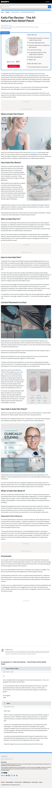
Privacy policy (35, 782)
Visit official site (13, 66)
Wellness (7, 12)
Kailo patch (33, 152)
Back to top (4, 756)
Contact (40, 782)
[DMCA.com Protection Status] (4, 773)
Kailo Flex (8, 585)
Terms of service (18, 782)
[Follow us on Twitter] (14, 775)
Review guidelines (10, 782)
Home (2, 12)
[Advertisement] (26, 105)
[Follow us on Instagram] (11, 775)
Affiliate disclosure (27, 782)
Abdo (11, 649)
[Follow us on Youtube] (6, 775)
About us (3, 782)
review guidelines (8, 28)
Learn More (36, 26)
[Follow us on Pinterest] (17, 775)
